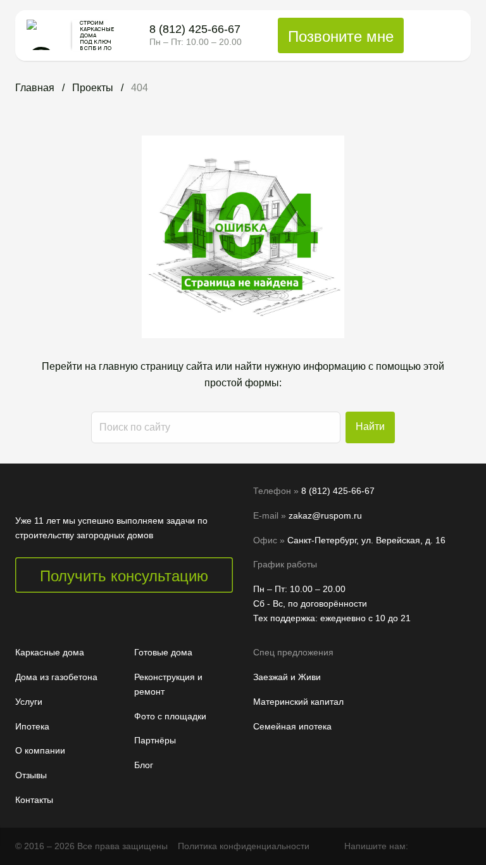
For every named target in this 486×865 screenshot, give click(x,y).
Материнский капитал (298, 702)
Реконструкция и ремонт (168, 684)
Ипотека (32, 726)
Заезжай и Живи (287, 677)
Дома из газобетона (56, 677)
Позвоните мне (341, 36)
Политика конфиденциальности (243, 846)
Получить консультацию (124, 575)
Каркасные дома (49, 652)
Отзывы (31, 775)
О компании (40, 750)
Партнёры (155, 740)
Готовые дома (163, 652)
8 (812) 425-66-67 (194, 29)
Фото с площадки (170, 716)
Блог (143, 765)
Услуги (28, 702)
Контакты (34, 800)
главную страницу (141, 366)
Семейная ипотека (292, 726)
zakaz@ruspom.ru (325, 515)
